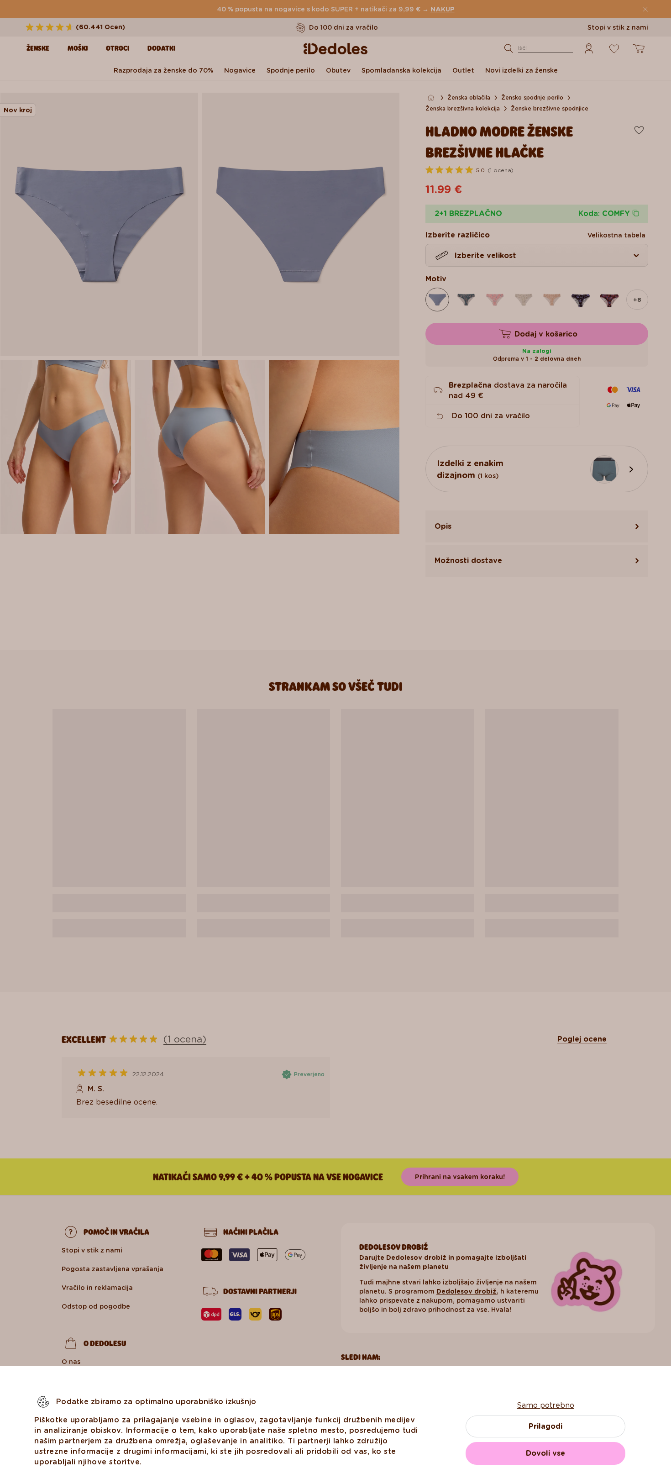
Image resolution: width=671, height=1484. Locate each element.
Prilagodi (545, 1426)
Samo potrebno (545, 1405)
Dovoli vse (545, 1453)
